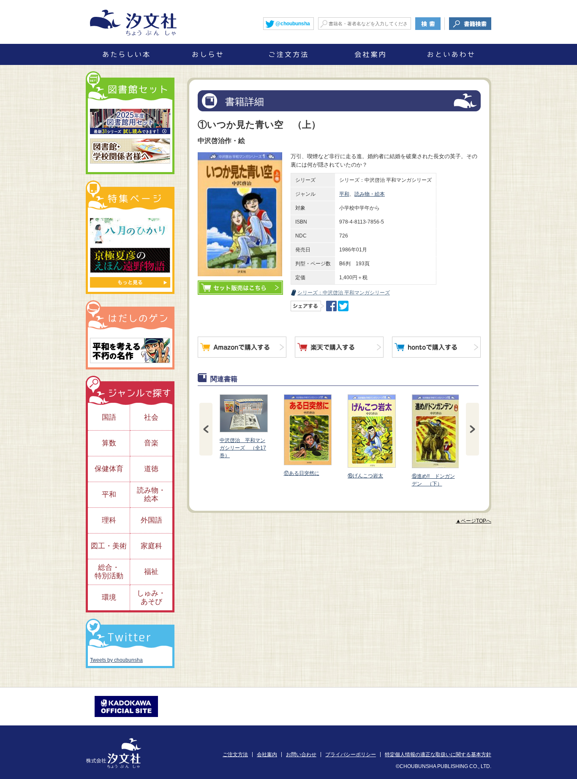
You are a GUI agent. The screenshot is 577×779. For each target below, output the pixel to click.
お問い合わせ (301, 754)
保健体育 (109, 469)
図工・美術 (109, 546)
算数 (109, 443)
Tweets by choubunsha (116, 660)
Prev (205, 429)
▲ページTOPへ (473, 521)
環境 (109, 597)
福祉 (151, 572)
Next (472, 429)
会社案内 (267, 754)
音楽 (151, 443)
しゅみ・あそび (151, 597)
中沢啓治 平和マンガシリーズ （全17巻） (243, 447)
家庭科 (151, 546)
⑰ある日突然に (301, 473)
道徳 (151, 469)
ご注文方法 (235, 754)
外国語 (151, 520)
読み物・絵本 (369, 194)
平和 (344, 194)
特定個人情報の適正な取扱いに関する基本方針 (438, 754)
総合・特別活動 (109, 571)
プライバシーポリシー (350, 754)
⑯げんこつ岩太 (365, 476)
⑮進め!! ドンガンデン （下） (433, 480)
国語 (109, 417)
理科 (109, 520)
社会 (151, 417)
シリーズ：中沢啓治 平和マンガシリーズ (343, 293)
